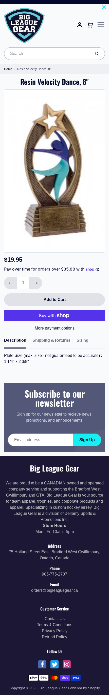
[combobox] (47, 53)
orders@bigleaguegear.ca (54, 590)
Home (8, 69)
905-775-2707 (54, 574)
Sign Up (87, 440)
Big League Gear (54, 468)
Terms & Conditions (54, 625)
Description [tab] (15, 340)
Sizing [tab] (82, 340)
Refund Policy (54, 637)
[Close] (104, 7)
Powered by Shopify (84, 688)
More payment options (55, 328)
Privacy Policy (54, 631)
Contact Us (55, 619)
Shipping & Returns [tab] (51, 340)
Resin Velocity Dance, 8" (34, 69)
